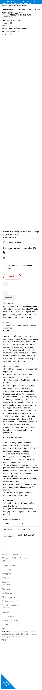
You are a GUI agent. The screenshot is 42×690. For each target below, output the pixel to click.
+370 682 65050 (11, 555)
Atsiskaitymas (7, 593)
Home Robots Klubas (10, 620)
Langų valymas (7, 570)
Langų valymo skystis (23, 317)
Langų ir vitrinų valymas (24, 232)
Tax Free (5, 624)
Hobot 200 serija (18, 309)
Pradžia (6, 232)
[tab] (10, 325)
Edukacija (5, 578)
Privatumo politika (8, 597)
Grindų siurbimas (8, 566)
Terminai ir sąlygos (9, 601)
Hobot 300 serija (31, 309)
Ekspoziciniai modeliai (10, 605)
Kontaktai (5, 582)
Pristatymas (6, 589)
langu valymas (8, 317)
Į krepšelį (9, 297)
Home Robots (30, 315)
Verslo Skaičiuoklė (9, 616)
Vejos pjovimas (7, 574)
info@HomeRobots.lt (19, 558)
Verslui (12, 232)
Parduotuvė (6, 612)
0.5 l (22, 315)
